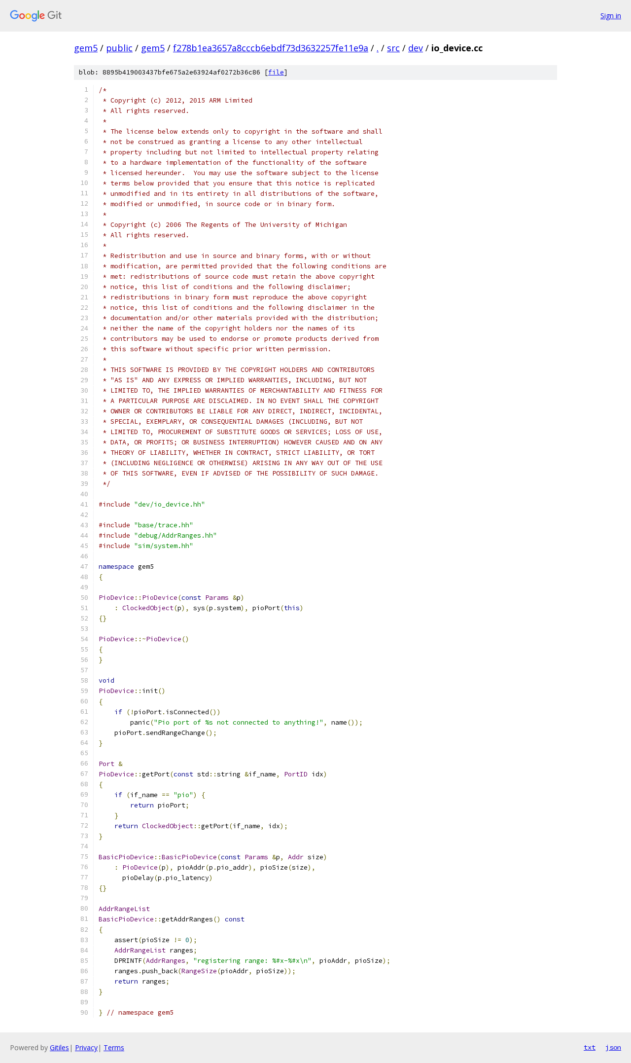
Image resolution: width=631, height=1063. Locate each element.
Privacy (86, 1047)
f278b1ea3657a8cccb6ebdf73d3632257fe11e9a (270, 48)
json (613, 1047)
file (276, 72)
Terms (114, 1047)
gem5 (86, 48)
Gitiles (59, 1047)
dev (415, 48)
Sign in (610, 15)
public (119, 48)
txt (590, 1047)
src (393, 48)
